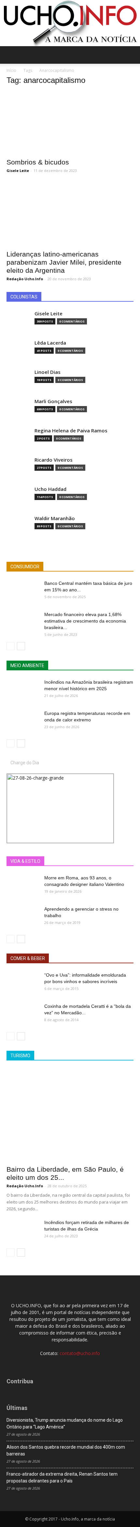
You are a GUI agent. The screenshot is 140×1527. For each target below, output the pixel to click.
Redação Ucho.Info (25, 278)
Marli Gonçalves (53, 401)
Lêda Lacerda (50, 343)
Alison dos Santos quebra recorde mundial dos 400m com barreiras (66, 1450)
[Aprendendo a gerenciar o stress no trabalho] (23, 917)
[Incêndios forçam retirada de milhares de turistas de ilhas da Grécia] (23, 1230)
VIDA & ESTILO (25, 861)
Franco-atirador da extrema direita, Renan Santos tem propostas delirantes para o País (62, 1477)
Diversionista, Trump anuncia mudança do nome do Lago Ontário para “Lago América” (65, 1423)
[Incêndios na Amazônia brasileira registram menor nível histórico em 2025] (23, 690)
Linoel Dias (48, 372)
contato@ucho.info (80, 1353)
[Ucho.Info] (70, 23)
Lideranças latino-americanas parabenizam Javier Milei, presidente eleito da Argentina (64, 262)
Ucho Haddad (50, 489)
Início (11, 70)
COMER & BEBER (27, 958)
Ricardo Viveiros (54, 460)
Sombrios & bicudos (38, 162)
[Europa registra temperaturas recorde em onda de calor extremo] (23, 721)
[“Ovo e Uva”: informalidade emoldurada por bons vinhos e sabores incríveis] (23, 983)
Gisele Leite (18, 170)
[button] (131, 55)
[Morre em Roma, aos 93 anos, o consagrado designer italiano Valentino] (23, 886)
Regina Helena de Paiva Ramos (71, 431)
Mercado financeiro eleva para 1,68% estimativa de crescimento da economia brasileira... (85, 621)
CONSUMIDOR (24, 566)
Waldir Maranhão (55, 518)
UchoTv (97, 861)
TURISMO (20, 1055)
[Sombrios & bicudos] (70, 123)
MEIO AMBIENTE (27, 665)
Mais (75, 861)
